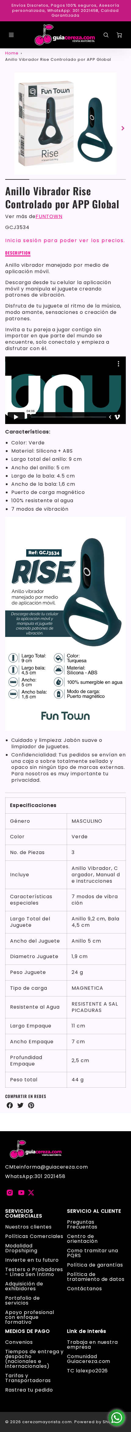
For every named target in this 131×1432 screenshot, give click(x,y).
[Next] (123, 128)
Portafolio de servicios (22, 1300)
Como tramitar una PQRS (92, 1253)
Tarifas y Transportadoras (28, 1378)
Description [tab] (17, 253)
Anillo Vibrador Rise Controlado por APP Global (58, 59)
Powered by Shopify (96, 1421)
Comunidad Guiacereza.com (88, 1359)
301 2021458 (50, 1176)
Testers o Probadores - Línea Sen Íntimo (34, 1272)
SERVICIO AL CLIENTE (94, 1211)
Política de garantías (95, 1264)
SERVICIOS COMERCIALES (23, 1213)
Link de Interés (86, 1331)
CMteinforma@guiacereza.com (46, 1166)
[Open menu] (11, 35)
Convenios (19, 1342)
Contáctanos (84, 1288)
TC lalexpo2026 (87, 1370)
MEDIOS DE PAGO (27, 1331)
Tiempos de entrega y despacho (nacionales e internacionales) (34, 1359)
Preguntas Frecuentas (82, 1224)
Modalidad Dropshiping (21, 1248)
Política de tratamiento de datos (96, 1277)
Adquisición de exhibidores (24, 1286)
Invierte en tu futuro (32, 1259)
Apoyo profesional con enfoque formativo (29, 1317)
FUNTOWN (49, 216)
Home (12, 53)
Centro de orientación (82, 1239)
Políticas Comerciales (34, 1236)
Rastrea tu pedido (29, 1389)
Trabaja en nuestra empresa (92, 1344)
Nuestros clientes (28, 1226)
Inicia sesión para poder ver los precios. (65, 240)
